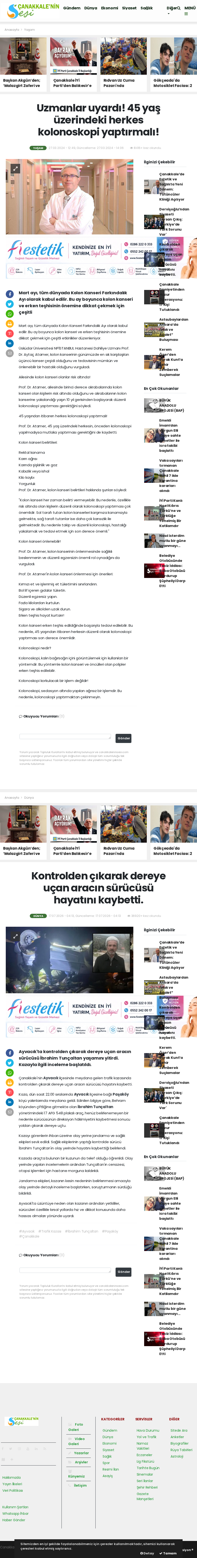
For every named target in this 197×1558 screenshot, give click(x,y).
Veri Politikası (12, 1490)
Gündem (71, 8)
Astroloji (177, 1456)
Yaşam (29, 29)
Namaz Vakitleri (143, 1446)
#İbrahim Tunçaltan (81, 1231)
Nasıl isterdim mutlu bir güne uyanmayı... (172, 540)
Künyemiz (76, 1476)
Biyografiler (180, 1443)
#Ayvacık (26, 1231)
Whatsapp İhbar (15, 1513)
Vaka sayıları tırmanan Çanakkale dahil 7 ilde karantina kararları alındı (171, 475)
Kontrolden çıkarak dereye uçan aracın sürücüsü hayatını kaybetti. (170, 259)
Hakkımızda (11, 1477)
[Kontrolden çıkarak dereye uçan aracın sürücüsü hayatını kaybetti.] (69, 959)
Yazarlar (81, 1453)
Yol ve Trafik (147, 1437)
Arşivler (81, 1462)
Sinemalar (145, 1474)
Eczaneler (144, 1455)
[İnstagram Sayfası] (21, 1448)
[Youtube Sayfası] (29, 1448)
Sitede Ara (179, 1430)
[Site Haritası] (5, 1459)
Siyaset (129, 8)
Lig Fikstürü (145, 1461)
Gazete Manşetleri (145, 1496)
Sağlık (147, 8)
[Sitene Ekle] (14, 1459)
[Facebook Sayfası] (4, 1448)
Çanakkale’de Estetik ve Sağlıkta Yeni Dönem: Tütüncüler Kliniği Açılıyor (172, 187)
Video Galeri (76, 1441)
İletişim (79, 1485)
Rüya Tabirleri (181, 1450)
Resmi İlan (111, 1469)
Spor (106, 1462)
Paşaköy (121, 1094)
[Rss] (46, 1448)
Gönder (124, 738)
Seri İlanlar (145, 1480)
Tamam (169, 1553)
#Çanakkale (29, 1236)
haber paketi (10, 1552)
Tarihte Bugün (148, 1468)
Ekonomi (109, 8)
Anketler (177, 1437)
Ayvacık (51, 1077)
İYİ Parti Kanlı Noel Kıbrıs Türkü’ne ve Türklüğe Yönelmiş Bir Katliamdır (170, 513)
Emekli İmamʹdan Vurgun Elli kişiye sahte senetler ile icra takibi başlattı (170, 435)
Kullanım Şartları (15, 1507)
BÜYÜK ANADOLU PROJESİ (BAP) (171, 405)
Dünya (90, 8)
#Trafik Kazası (49, 1231)
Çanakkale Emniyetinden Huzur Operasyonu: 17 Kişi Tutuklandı (172, 297)
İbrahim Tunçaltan (95, 1106)
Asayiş (108, 1475)
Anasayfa (12, 29)
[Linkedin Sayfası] (38, 1448)
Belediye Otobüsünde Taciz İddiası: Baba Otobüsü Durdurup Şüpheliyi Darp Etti (172, 570)
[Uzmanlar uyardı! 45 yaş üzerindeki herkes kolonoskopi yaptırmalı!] (69, 196)
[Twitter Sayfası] (12, 1448)
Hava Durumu (148, 1430)
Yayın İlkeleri (12, 1484)
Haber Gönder (13, 1520)
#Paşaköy (110, 1231)
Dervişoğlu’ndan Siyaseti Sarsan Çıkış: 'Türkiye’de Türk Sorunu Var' (174, 222)
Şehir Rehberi (147, 1487)
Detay (148, 1553)
